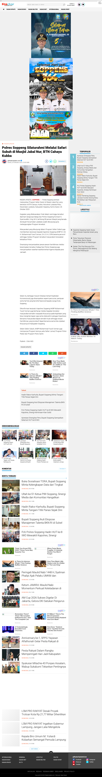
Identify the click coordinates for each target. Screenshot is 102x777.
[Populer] (83, 4)
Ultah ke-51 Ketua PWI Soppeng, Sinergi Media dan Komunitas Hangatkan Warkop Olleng (44, 497)
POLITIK (55, 757)
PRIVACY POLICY (69, 771)
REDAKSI (39, 771)
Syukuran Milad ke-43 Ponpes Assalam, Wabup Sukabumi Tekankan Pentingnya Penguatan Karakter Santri (44, 666)
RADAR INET (43, 9)
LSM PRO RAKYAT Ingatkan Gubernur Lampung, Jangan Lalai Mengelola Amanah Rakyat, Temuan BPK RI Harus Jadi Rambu (43, 728)
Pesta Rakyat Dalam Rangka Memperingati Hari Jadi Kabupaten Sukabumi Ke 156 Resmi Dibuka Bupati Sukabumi (43, 655)
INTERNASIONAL (54, 9)
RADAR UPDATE (11, 9)
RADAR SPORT (65, 9)
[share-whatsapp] (55, 161)
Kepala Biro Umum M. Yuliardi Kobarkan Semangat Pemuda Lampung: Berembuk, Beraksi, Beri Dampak (44, 740)
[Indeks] (79, 4)
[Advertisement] (10, 195)
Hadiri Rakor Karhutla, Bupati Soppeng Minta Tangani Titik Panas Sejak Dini (43, 508)
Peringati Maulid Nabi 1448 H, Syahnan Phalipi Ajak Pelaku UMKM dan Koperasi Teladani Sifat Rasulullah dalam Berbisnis (43, 577)
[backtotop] (51, 753)
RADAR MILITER (33, 9)
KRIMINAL (22, 757)
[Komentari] (62, 353)
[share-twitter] (50, 161)
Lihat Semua (34, 749)
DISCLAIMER (59, 771)
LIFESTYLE (39, 757)
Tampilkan (62, 468)
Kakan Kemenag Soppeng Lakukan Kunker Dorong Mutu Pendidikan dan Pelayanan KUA (87, 199)
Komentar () (62, 161)
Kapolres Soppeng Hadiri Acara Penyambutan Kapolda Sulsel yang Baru (85, 232)
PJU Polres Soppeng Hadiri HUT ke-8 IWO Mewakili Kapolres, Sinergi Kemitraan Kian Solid (42, 535)
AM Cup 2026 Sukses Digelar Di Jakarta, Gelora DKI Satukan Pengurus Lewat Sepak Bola (43, 601)
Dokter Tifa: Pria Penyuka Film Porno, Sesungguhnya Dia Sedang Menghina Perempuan (85, 249)
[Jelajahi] (99, 3)
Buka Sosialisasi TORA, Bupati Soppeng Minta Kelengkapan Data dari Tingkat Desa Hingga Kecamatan (44, 485)
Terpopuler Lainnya (85, 205)
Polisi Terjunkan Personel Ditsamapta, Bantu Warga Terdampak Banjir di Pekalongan (84, 240)
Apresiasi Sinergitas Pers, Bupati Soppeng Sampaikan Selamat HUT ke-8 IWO (87, 158)
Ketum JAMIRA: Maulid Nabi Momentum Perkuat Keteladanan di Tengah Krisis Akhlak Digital (41, 588)
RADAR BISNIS (22, 9)
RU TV (21, 762)
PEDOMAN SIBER (48, 771)
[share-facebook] (46, 161)
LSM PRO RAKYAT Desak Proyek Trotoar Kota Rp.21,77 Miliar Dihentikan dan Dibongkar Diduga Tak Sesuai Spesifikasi (44, 715)
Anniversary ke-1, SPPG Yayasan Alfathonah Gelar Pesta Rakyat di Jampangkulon (40, 641)
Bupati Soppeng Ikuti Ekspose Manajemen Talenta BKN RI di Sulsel (42, 521)
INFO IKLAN (31, 771)
